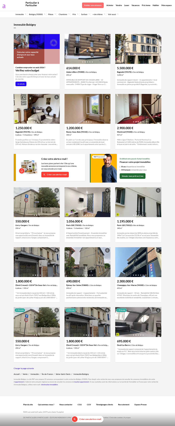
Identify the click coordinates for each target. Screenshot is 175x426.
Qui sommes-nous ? (46, 404)
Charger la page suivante (24, 368)
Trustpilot (60, 412)
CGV (89, 404)
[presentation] (67, 49)
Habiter (156, 5)
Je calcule (21, 84)
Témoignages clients (104, 404)
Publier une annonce (93, 5)
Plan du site (28, 404)
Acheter (109, 5)
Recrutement (123, 404)
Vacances (136, 5)
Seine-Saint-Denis (63, 374)
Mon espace (166, 5)
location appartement (81, 382)
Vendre (119, 5)
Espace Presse (141, 404)
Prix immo (146, 5)
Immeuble (34, 374)
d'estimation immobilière (49, 385)
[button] (83, 61)
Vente (25, 374)
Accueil (17, 374)
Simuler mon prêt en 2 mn (132, 176)
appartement (19, 382)
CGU (80, 404)
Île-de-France (47, 374)
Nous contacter (65, 404)
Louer (126, 5)
